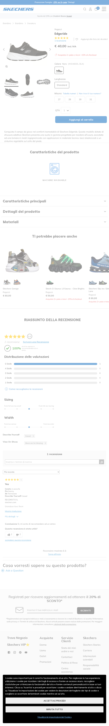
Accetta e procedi (54, 700)
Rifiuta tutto (54, 709)
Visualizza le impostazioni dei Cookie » (54, 717)
